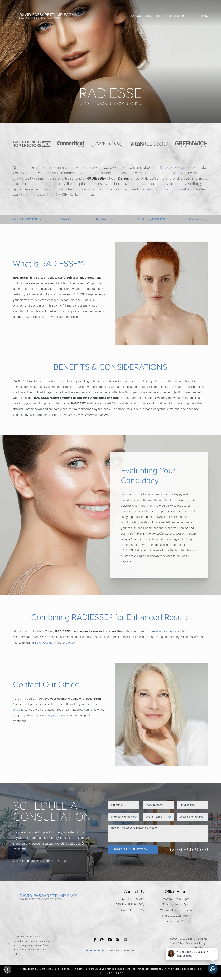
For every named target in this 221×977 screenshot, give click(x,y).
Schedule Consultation (130, 849)
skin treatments (166, 631)
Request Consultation (169, 16)
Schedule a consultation (162, 189)
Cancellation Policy (195, 943)
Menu (204, 16)
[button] (7, 970)
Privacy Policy (176, 943)
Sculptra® (68, 642)
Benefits (66, 219)
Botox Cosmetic (45, 642)
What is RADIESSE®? (25, 219)
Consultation (197, 219)
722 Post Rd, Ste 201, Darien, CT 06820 (130, 907)
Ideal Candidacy (104, 219)
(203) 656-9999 (140, 16)
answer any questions (51, 715)
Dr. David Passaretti (174, 167)
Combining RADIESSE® (152, 219)
